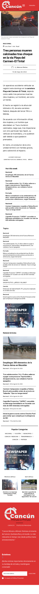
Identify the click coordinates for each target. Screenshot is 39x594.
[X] (17, 77)
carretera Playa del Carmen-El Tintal (15, 159)
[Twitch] (22, 591)
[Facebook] (13, 77)
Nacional (7, 43)
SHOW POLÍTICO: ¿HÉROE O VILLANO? (15, 282)
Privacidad (20, 578)
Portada (9, 193)
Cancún (5, 280)
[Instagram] (12, 591)
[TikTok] (17, 591)
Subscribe (32, 573)
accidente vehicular (15, 157)
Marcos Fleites (22, 67)
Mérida (30, 159)
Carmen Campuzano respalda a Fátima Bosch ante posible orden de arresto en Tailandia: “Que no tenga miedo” (22, 208)
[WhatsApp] (26, 77)
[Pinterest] (22, 77)
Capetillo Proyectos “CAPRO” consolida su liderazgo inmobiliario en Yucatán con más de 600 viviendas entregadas (22, 218)
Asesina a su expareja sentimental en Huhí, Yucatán (10, 493)
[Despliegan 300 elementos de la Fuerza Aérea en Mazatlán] (19, 347)
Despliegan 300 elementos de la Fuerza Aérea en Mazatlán (17, 363)
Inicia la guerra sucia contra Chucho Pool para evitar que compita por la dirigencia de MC (19, 297)
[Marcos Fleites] (13, 67)
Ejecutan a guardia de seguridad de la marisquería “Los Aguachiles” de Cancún (29, 494)
